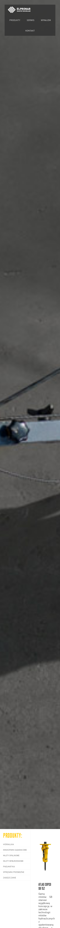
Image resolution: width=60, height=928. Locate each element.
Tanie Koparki (19, 12)
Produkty (14, 20)
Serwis (30, 20)
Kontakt (30, 30)
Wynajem (46, 20)
